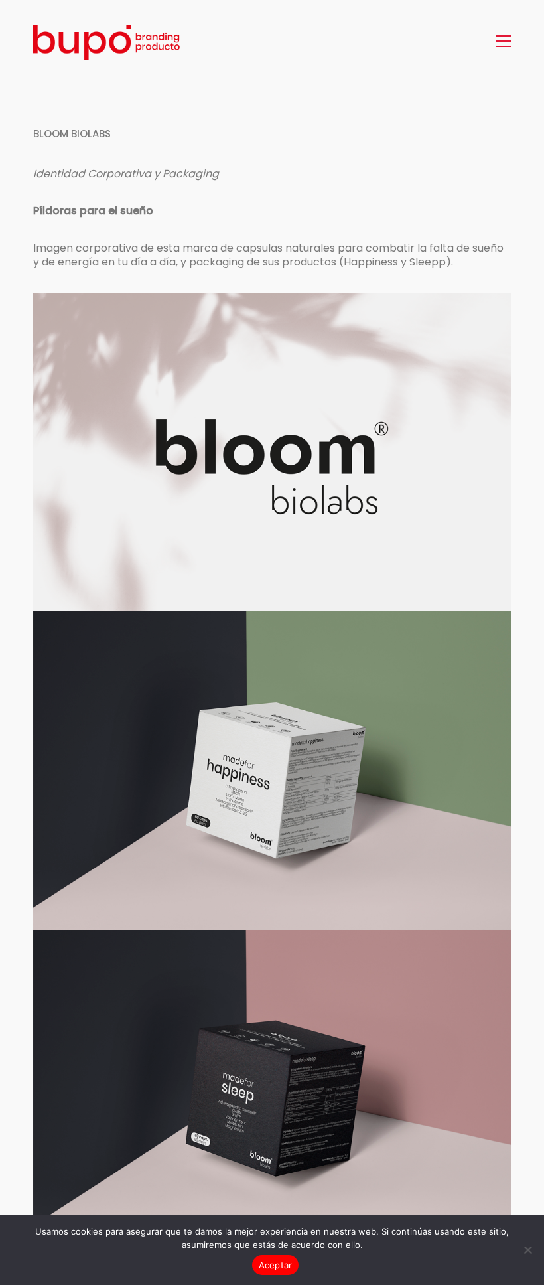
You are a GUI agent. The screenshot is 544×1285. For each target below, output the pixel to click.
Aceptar (276, 1265)
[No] (527, 1249)
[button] (503, 41)
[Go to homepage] (116, 41)
